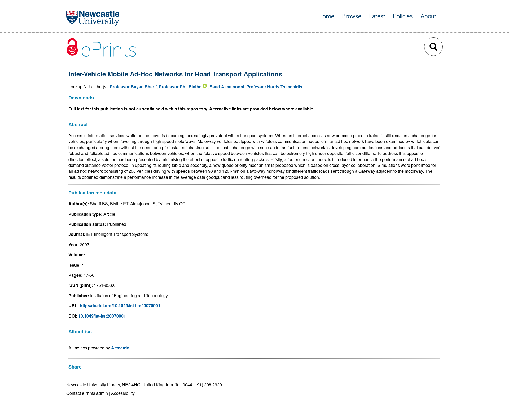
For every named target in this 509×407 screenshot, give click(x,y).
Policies (403, 16)
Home (326, 16)
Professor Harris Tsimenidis (274, 87)
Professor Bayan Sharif (133, 87)
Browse (351, 16)
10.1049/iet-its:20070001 (102, 316)
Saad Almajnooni (227, 87)
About (428, 16)
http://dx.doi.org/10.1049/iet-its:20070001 (120, 305)
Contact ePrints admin (87, 393)
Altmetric (120, 348)
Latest (377, 16)
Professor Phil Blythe (180, 87)
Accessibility (123, 393)
